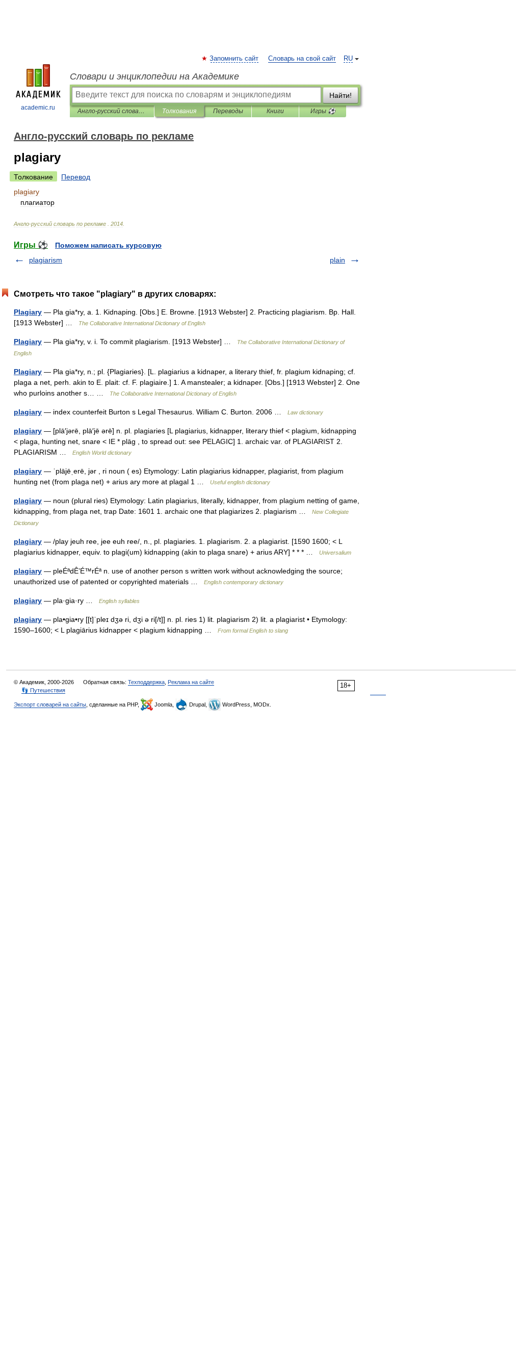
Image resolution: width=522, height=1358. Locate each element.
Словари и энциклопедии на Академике (154, 76)
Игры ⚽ (322, 111)
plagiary (28, 412)
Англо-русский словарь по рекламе (111, 111)
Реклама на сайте (191, 682)
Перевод (75, 177)
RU (348, 58)
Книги (275, 111)
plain (337, 260)
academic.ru (38, 107)
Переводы (228, 111)
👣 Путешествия (43, 690)
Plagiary (28, 312)
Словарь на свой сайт (302, 58)
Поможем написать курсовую (108, 245)
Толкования (179, 111)
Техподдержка (146, 682)
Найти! (340, 95)
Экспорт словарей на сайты (50, 704)
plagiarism (45, 260)
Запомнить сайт (234, 58)
